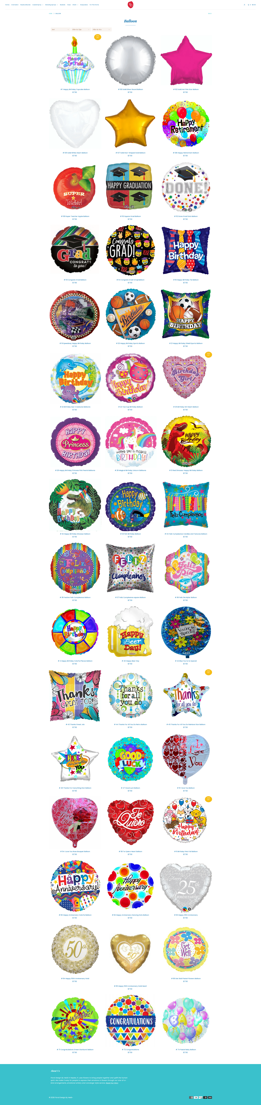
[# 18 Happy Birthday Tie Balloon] (186, 251)
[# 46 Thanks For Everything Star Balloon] (75, 759)
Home (7, 5)
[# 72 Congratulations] (130, 1020)
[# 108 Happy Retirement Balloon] (186, 124)
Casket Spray (37, 5)
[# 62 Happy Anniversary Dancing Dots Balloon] (130, 886)
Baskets (62, 5)
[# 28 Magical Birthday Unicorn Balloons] (130, 441)
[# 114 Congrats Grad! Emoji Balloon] (130, 251)
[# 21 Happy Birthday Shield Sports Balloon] (186, 314)
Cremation (14, 5)
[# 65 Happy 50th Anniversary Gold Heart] (130, 953)
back (210, 13)
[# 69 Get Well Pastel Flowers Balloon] (186, 949)
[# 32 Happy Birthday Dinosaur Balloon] (75, 505)
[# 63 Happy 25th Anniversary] (186, 886)
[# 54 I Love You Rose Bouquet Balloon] (75, 822)
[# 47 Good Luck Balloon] (130, 759)
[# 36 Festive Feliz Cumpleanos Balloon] (75, 568)
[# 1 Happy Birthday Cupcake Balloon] (75, 60)
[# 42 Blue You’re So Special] (186, 632)
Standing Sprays (50, 5)
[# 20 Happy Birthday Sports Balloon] (130, 314)
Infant (75, 5)
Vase (69, 5)
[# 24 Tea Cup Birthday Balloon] (130, 378)
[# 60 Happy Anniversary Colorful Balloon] (75, 886)
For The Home (94, 5)
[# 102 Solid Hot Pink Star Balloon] (186, 60)
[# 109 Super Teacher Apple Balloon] (75, 187)
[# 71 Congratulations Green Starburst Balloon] (75, 1020)
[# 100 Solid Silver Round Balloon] (130, 60)
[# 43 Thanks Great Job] (75, 695)
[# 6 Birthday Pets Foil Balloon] (186, 822)
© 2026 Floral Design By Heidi (60, 1097)
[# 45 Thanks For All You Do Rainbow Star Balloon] (186, 695)
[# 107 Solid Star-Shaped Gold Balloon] (130, 124)
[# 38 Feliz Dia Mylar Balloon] (186, 568)
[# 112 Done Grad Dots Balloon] (186, 187)
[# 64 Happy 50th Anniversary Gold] (75, 949)
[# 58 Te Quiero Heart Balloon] (130, 822)
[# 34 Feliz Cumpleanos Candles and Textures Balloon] (186, 505)
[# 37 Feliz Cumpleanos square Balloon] (130, 568)
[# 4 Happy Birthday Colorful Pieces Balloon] (75, 632)
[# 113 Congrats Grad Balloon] (75, 251)
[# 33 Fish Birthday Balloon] (130, 505)
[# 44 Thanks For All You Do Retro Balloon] (130, 695)
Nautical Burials (25, 5)
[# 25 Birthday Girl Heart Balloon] (186, 378)
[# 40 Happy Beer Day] (130, 632)
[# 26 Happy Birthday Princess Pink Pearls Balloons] (75, 441)
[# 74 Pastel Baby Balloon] (186, 1020)
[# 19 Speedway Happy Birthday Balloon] (75, 314)
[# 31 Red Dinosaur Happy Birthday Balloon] (186, 441)
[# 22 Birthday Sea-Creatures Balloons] (75, 378)
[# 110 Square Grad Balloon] (130, 187)
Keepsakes (84, 5)
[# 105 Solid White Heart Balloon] (75, 124)
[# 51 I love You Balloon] (186, 759)
